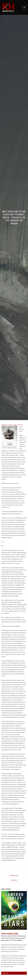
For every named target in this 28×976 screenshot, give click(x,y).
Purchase (5, 973)
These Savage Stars (9, 933)
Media (4, 425)
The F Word (10, 425)
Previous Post (14, 875)
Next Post (14, 880)
